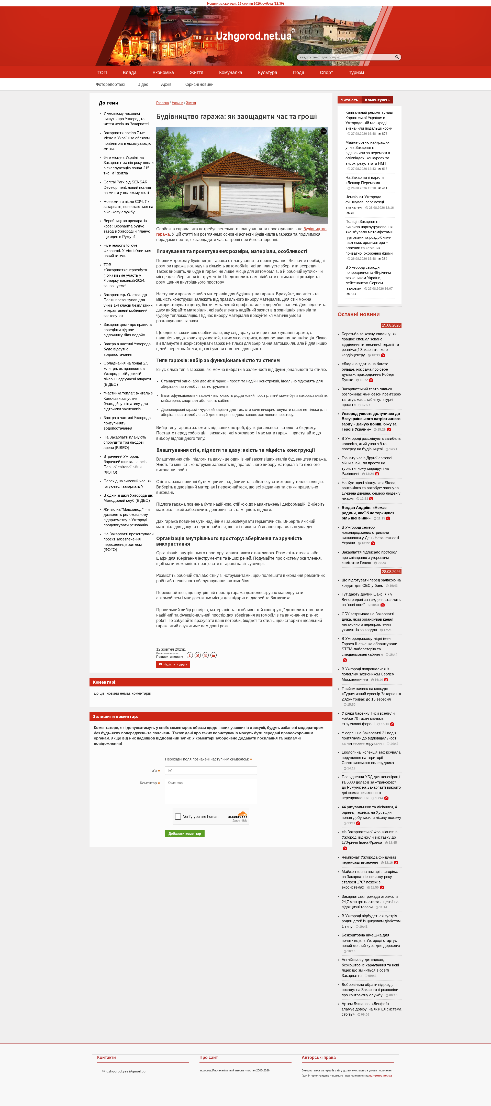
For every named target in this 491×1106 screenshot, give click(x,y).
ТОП (102, 72)
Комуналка (230, 72)
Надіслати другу (173, 664)
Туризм (356, 72)
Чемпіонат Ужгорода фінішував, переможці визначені (364, 202)
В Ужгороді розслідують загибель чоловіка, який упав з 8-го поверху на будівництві (371, 443)
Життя (196, 72)
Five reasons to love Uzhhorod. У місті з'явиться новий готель (127, 250)
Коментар (150, 783)
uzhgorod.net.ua (380, 1075)
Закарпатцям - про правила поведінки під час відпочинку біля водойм (128, 329)
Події (298, 72)
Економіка (163, 72)
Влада (130, 72)
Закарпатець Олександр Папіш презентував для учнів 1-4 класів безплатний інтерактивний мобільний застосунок (128, 305)
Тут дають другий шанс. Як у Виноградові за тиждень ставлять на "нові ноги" (371, 599)
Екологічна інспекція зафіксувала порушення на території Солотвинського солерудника (371, 757)
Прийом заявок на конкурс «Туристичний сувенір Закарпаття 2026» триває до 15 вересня (371, 694)
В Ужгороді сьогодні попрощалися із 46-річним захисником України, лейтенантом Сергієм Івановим (368, 277)
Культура (267, 72)
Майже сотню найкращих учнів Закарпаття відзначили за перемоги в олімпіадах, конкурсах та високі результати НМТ (367, 152)
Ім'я (155, 771)
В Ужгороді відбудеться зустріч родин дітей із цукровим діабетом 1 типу (371, 921)
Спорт (326, 72)
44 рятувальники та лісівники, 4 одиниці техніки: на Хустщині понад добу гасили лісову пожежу (371, 812)
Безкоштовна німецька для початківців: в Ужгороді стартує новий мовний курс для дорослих (371, 940)
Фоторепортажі (110, 84)
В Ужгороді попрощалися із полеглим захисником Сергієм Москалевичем (368, 674)
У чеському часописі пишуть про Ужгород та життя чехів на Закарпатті (126, 118)
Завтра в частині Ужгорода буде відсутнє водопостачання (127, 349)
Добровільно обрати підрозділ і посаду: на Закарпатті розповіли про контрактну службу (370, 990)
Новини (177, 103)
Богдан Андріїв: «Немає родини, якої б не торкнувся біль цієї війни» (368, 513)
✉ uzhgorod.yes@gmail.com (125, 1071)
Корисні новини (199, 84)
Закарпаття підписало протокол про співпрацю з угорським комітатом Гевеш (369, 557)
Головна (162, 103)
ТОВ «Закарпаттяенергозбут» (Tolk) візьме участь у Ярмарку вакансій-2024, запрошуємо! (125, 275)
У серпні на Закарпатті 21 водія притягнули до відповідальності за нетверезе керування (369, 738)
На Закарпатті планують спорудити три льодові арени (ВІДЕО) (125, 442)
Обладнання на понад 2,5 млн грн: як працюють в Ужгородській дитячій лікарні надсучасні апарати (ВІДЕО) (127, 373)
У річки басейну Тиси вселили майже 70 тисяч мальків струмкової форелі (368, 718)
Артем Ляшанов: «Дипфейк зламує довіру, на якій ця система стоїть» (371, 1009)
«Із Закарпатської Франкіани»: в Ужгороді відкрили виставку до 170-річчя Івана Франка (369, 837)
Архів (166, 84)
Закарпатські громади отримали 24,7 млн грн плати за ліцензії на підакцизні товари (370, 901)
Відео (143, 84)
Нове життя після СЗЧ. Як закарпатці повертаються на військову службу (128, 207)
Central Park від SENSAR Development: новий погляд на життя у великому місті (127, 187)
